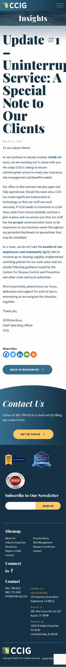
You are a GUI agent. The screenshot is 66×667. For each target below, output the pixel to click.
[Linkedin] (20, 354)
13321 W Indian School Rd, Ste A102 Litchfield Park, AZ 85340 (45, 630)
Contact (9, 555)
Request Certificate (44, 547)
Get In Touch (30, 434)
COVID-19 (54, 157)
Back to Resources (24, 369)
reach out (43, 415)
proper (18, 222)
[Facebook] (6, 354)
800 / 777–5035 (13, 592)
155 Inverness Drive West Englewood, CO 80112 (44, 599)
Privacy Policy (48, 658)
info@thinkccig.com (16, 596)
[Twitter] (13, 354)
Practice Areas (41, 538)
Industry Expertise (15, 542)
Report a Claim (13, 551)
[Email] (27, 354)
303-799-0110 (24, 415)
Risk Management (43, 542)
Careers (37, 551)
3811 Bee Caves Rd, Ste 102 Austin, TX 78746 (46, 613)
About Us (10, 538)
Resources (11, 547)
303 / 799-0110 (12, 588)
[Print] (33, 354)
